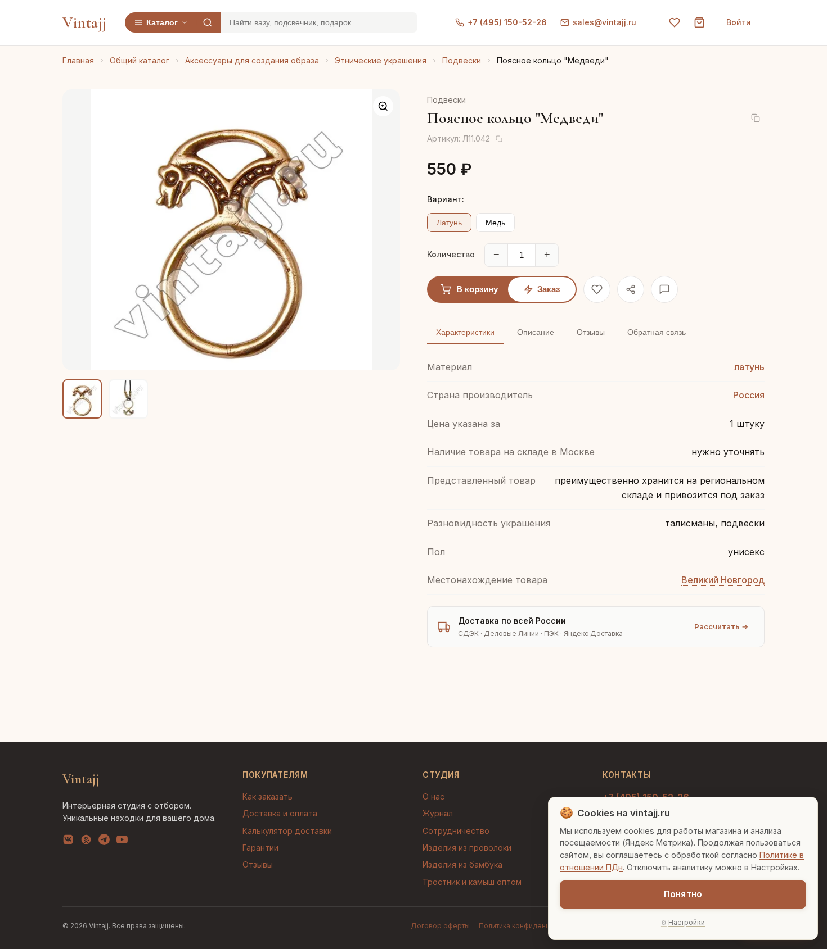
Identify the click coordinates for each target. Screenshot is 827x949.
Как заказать (267, 796)
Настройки (686, 922)
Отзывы (257, 864)
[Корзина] (699, 22)
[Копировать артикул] (499, 139)
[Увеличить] (383, 106)
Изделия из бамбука (462, 864)
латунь (749, 367)
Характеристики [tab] (465, 332)
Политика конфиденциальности (532, 925)
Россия (749, 395)
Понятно (683, 894)
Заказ (548, 289)
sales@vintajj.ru (604, 22)
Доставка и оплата (279, 813)
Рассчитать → (721, 626)
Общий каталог (139, 60)
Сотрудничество (456, 831)
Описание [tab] (535, 332)
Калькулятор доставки (287, 831)
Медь (495, 222)
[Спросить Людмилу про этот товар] (664, 289)
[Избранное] (674, 22)
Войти (738, 22)
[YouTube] (122, 842)
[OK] (86, 842)
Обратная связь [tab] (656, 332)
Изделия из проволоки (467, 847)
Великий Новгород (723, 579)
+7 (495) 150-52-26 (507, 22)
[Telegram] (104, 842)
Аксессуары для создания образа (252, 60)
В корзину (477, 289)
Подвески (461, 60)
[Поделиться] (630, 289)
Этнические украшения (380, 60)
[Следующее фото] (382, 230)
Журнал (438, 813)
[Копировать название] (756, 118)
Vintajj (84, 22)
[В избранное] (596, 289)
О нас (433, 796)
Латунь (449, 222)
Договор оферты (440, 925)
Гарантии (260, 847)
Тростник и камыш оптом (472, 882)
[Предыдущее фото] (80, 230)
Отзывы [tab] (591, 332)
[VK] (68, 842)
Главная (78, 60)
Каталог (162, 22)
